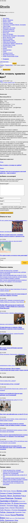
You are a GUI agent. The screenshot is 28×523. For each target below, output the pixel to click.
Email (2, 201)
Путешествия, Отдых (9, 45)
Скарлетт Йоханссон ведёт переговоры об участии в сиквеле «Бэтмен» (13, 294)
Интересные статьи (8, 31)
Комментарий (4, 183)
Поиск (1, 260)
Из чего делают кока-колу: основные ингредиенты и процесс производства (12, 235)
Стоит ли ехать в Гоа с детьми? (9, 270)
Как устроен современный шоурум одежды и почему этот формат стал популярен (13, 280)
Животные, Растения (9, 28)
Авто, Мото (6, 18)
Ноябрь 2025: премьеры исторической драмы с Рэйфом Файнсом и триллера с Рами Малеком (12, 301)
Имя (1, 198)
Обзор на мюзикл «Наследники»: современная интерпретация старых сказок (14, 369)
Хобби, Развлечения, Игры (10, 56)
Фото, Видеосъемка (8, 54)
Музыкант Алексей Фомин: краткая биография (11, 333)
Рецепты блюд (7, 50)
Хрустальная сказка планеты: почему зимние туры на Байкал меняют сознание (13, 277)
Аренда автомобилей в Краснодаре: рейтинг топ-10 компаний (11, 394)
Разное (5, 48)
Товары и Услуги (8, 53)
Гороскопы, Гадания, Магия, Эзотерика (14, 24)
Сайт (1, 204)
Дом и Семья (6, 26)
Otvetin (5, 7)
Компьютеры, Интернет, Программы (13, 36)
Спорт (4, 51)
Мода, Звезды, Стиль (9, 37)
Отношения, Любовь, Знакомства (12, 43)
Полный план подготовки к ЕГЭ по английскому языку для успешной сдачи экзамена (14, 442)
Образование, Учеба (9, 40)
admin (1, 81)
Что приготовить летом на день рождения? (11, 241)
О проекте (6, 59)
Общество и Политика (9, 42)
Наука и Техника (8, 39)
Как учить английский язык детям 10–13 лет (13, 275)
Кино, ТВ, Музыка (8, 34)
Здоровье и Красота (8, 29)
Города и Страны (8, 23)
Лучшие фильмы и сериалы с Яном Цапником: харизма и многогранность (12, 328)
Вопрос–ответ (7, 21)
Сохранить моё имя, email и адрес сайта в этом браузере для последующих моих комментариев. (13, 208)
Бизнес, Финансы (8, 20)
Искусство (6, 32)
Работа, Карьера (7, 47)
